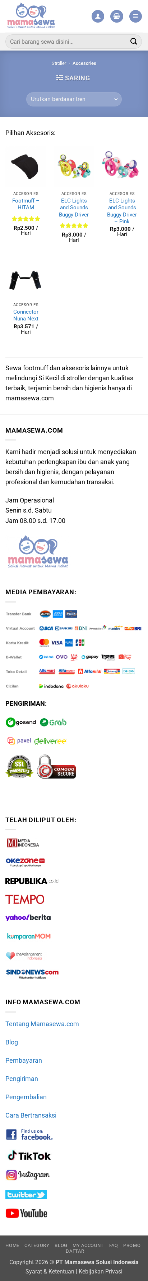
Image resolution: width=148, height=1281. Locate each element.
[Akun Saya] (98, 16)
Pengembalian (26, 1097)
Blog (11, 1042)
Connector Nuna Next (25, 315)
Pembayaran (23, 1060)
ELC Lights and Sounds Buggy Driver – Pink (122, 211)
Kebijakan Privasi (100, 1271)
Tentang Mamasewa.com (42, 1024)
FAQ (113, 1245)
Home (12, 1245)
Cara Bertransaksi (30, 1115)
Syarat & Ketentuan (50, 1271)
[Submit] (134, 41)
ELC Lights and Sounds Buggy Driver (74, 207)
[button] (116, 16)
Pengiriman (21, 1078)
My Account (88, 1245)
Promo (131, 1245)
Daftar (75, 1251)
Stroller (59, 63)
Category (36, 1245)
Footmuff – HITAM (26, 204)
